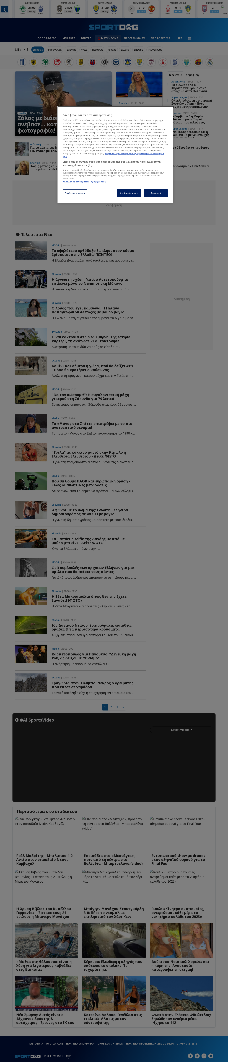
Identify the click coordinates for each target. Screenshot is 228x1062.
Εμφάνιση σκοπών (75, 193)
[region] (115, 154)
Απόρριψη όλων (129, 193)
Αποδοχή (156, 193)
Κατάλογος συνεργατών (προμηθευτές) (84, 181)
